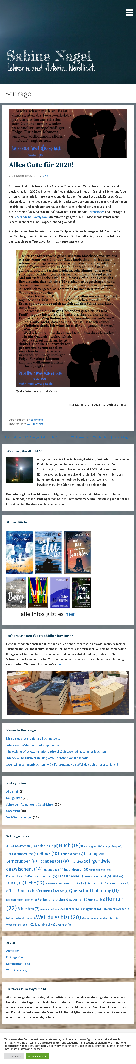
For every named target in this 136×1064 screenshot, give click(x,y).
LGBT (117, 876)
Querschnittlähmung (94, 890)
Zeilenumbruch (43, 924)
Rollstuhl (97, 899)
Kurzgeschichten (42, 876)
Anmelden (12, 950)
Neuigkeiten (36, 419)
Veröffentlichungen (19, 817)
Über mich (63, 924)
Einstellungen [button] (14, 1055)
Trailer (72, 909)
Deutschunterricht (22, 854)
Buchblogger (90, 846)
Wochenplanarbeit (18, 924)
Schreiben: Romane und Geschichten (30, 804)
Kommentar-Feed (18, 964)
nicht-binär (97, 883)
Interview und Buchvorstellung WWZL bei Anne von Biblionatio (47, 758)
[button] (130, 8)
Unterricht (13, 811)
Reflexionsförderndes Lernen (63, 900)
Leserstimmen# (97, 876)
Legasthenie (70, 876)
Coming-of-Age (111, 846)
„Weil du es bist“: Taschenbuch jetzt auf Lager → (102, 437)
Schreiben (28, 909)
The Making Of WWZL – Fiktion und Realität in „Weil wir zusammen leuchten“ (56, 751)
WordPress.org (16, 970)
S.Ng (45, 175)
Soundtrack (47, 909)
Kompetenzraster (100, 869)
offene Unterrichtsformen (31, 891)
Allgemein (12, 791)
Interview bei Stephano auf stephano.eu (33, 745)
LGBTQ (15, 883)
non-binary (118, 883)
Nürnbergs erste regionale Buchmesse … (33, 738)
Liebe (34, 883)
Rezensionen (96, 212)
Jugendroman (76, 870)
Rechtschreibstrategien (21, 899)
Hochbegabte (53, 861)
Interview (78, 861)
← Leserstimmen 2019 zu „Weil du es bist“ (29, 437)
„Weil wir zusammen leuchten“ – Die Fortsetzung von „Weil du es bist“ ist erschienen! (62, 764)
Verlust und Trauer (23, 918)
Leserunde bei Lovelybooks (32, 217)
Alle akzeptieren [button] (37, 1055)
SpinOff (60, 909)
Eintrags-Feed (15, 957)
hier (59, 664)
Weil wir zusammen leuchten (100, 918)
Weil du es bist (35, 424)
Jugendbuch (53, 869)
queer (62, 891)
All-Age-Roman (20, 846)
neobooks (75, 883)
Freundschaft (71, 854)
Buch (70, 845)
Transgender (90, 909)
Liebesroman (54, 883)
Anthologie (46, 846)
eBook (48, 853)
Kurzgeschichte (17, 876)
